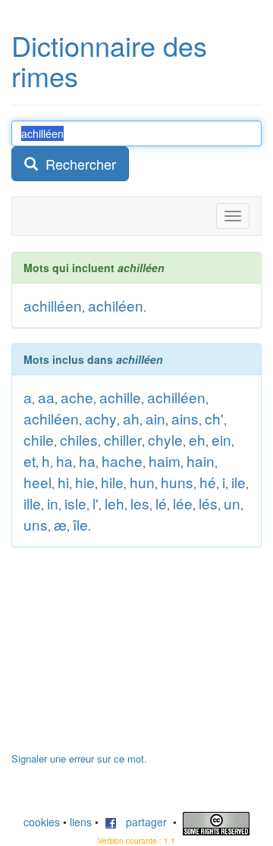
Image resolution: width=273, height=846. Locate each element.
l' (96, 503)
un (232, 503)
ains (185, 418)
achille (120, 397)
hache (122, 460)
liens (81, 821)
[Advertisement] (125, 657)
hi (63, 482)
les (139, 503)
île (80, 524)
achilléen (53, 305)
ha (64, 460)
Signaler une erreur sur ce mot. (79, 758)
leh (114, 503)
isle (75, 503)
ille (32, 503)
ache (77, 397)
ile (238, 482)
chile (39, 439)
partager (142, 821)
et (30, 460)
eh (197, 439)
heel (38, 482)
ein (221, 439)
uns (36, 524)
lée (183, 503)
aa (46, 397)
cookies (42, 821)
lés (208, 503)
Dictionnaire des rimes (109, 60)
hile (112, 482)
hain (201, 460)
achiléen (115, 305)
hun (142, 482)
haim (164, 460)
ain (155, 418)
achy (101, 418)
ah (131, 418)
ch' (214, 418)
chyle (165, 439)
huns (177, 482)
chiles (79, 439)
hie (85, 482)
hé (207, 482)
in (52, 503)
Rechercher (77, 164)
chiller (123, 439)
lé (161, 503)
